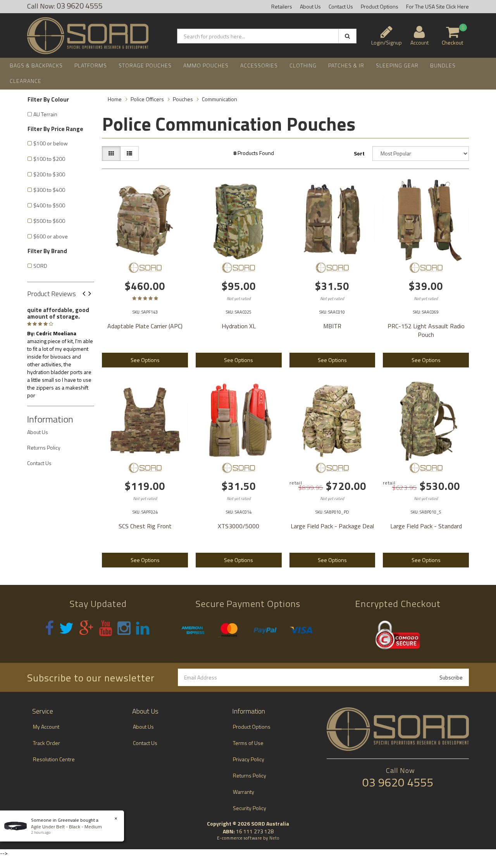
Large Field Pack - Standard (426, 526)
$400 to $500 (49, 205)
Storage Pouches (145, 65)
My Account (46, 727)
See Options (145, 360)
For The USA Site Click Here (437, 6)
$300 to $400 (49, 190)
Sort (359, 153)
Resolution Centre (54, 759)
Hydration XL (239, 326)
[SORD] (145, 267)
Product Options (379, 6)
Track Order (46, 743)
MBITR (332, 326)
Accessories (259, 65)
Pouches (183, 99)
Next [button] (92, 294)
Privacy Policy (248, 759)
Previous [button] (86, 294)
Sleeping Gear (397, 65)
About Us (310, 6)
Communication (219, 99)
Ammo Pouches (206, 65)
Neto (274, 838)
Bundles (443, 65)
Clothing (303, 65)
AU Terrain (45, 114)
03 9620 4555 (398, 782)
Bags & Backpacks (36, 65)
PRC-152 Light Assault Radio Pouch (426, 330)
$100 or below (50, 143)
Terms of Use (248, 743)
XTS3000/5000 (238, 526)
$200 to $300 (49, 174)
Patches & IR (346, 65)
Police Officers (147, 99)
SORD (40, 266)
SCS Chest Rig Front (145, 526)
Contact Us (341, 6)
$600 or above (50, 236)
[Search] (347, 36)
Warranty (243, 792)
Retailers (281, 6)
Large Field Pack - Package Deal (332, 526)
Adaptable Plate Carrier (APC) (145, 326)
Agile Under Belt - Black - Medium (66, 826)
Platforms (90, 65)
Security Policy (249, 808)
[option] (60, 351)
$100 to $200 (49, 159)
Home (115, 99)
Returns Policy (43, 447)
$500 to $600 (49, 221)
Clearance (25, 81)
